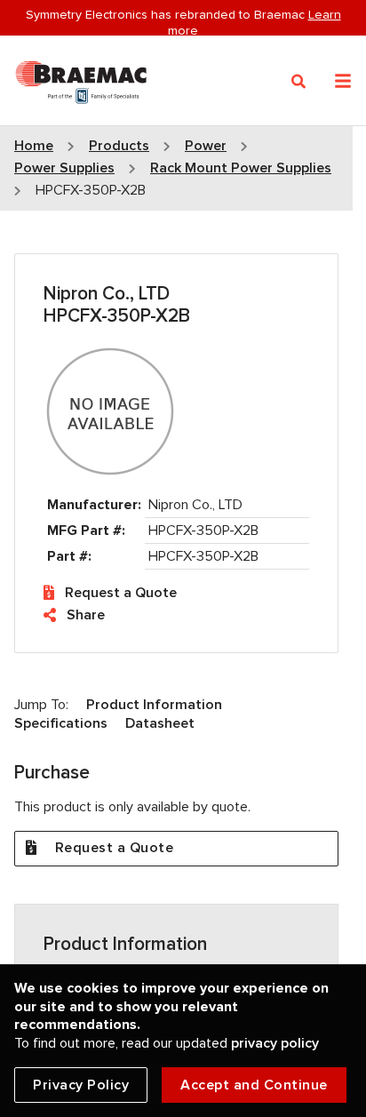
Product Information (154, 705)
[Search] (299, 82)
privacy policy (275, 1043)
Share (86, 615)
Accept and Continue (254, 1085)
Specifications (60, 723)
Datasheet (160, 723)
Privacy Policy (81, 1085)
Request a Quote (121, 593)
